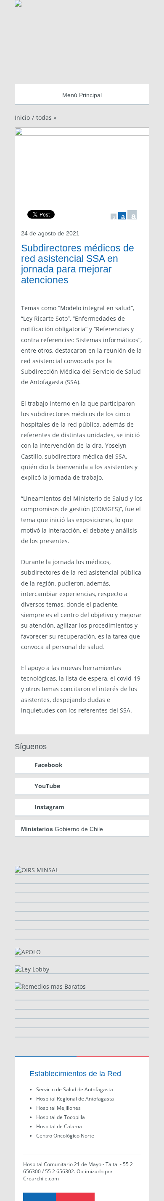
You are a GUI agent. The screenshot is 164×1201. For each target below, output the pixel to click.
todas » (46, 117)
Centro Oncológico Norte (65, 1135)
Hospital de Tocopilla (60, 1117)
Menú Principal (82, 95)
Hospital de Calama (59, 1126)
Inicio (22, 117)
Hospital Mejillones (58, 1107)
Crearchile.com (41, 1178)
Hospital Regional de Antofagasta (75, 1098)
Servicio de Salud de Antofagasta (74, 1089)
